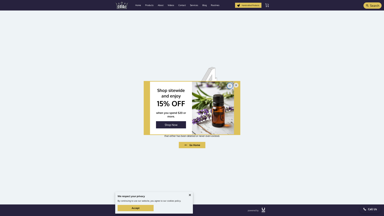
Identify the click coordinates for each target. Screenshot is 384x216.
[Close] (229, 85)
